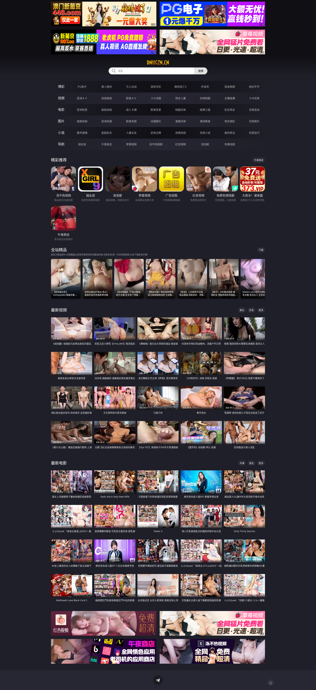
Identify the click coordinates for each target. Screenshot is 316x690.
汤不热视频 (155, 144)
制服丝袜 (180, 110)
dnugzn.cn (158, 62)
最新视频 (59, 310)
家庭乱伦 (106, 133)
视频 (61, 98)
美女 (242, 310)
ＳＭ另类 (254, 98)
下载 (261, 249)
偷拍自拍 (106, 110)
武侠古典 (156, 133)
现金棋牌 (229, 87)
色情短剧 (229, 144)
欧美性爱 (156, 110)
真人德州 (106, 87)
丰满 (242, 463)
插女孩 (82, 144)
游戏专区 (156, 87)
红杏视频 (180, 144)
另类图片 (254, 121)
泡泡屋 (205, 144)
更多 (261, 310)
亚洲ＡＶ (82, 98)
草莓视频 (131, 144)
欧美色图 (131, 121)
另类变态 (254, 110)
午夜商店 (106, 144)
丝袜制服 (205, 98)
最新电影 (59, 463)
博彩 (61, 86)
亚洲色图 (106, 121)
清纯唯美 (205, 121)
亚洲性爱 (82, 110)
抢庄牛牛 (254, 87)
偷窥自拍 (82, 121)
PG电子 (82, 87)
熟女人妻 (180, 98)
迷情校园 (180, 133)
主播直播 (229, 98)
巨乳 (251, 310)
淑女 (251, 463)
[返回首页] (271, 683)
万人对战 (131, 87)
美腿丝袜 (180, 121)
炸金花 (205, 87)
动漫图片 (156, 121)
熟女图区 (229, 121)
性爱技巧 (254, 133)
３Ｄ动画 (156, 98)
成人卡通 (131, 110)
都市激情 (82, 133)
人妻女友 (131, 133)
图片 (61, 121)
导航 (61, 144)
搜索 (200, 71)
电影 (61, 109)
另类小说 (205, 133)
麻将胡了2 (180, 87)
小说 (61, 132)
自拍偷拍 (106, 98)
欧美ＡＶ (131, 98)
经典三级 (205, 110)
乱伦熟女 (229, 110)
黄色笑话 (229, 133)
